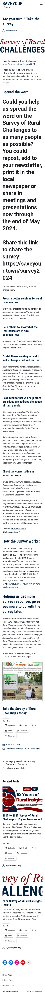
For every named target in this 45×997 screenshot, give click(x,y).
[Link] (28, 962)
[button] (41, 5)
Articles (11, 748)
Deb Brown (13, 30)
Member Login (8, 986)
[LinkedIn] (4, 962)
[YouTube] (22, 962)
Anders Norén (37, 991)
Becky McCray (14, 865)
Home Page (7, 975)
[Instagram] (16, 962)
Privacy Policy (7, 980)
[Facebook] (10, 962)
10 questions (15, 70)
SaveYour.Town (13, 991)
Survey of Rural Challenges (28, 748)
